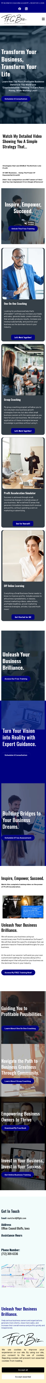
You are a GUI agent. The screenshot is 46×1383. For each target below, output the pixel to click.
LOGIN (41, 3)
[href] (23, 1276)
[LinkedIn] (26, 8)
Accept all (23, 1370)
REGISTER (34, 3)
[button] (43, 19)
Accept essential (23, 1377)
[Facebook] (19, 8)
